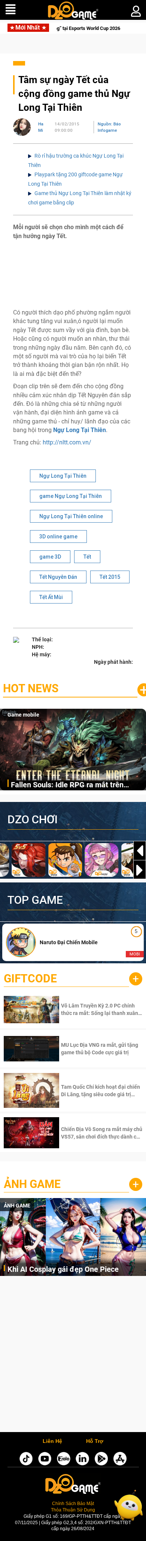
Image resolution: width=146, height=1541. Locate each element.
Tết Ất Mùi (51, 597)
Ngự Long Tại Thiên (79, 430)
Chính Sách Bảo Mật (73, 1503)
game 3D (50, 557)
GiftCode (30, 978)
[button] (139, 870)
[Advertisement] (73, 1356)
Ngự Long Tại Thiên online (71, 516)
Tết (87, 557)
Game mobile (23, 715)
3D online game (58, 536)
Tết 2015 (110, 577)
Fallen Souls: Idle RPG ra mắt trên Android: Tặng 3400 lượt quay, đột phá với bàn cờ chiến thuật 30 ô (74, 785)
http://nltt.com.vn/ (67, 442)
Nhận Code (101, 1009)
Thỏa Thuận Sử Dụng (73, 1509)
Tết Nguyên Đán (58, 577)
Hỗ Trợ (94, 1441)
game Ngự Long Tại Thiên (70, 496)
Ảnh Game (32, 1184)
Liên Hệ (52, 1441)
